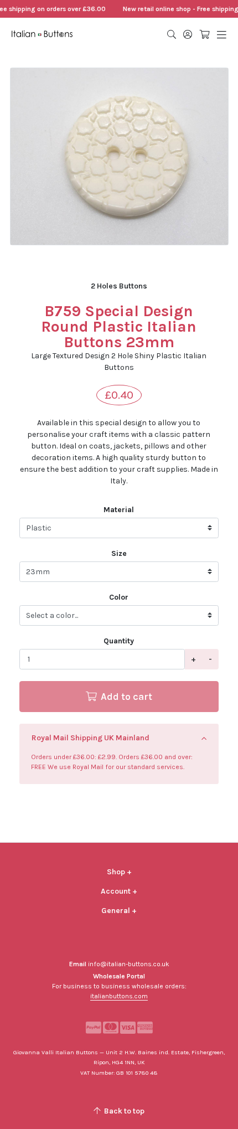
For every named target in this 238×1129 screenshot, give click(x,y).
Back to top (123, 1111)
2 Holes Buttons (119, 286)
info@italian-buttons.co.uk (128, 964)
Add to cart (125, 696)
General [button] (119, 910)
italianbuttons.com (119, 996)
